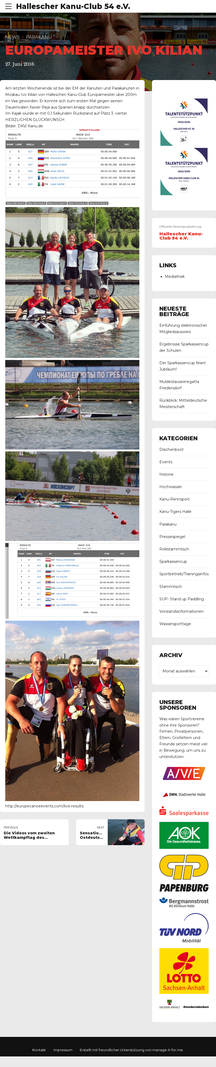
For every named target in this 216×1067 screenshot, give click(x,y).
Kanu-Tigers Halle (175, 511)
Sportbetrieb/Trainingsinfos (184, 574)
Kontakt (39, 1050)
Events (165, 462)
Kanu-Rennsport (174, 499)
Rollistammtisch (174, 549)
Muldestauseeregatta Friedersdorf (179, 384)
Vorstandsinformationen (181, 611)
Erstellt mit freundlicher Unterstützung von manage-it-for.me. (132, 1050)
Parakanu (39, 37)
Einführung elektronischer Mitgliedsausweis (183, 328)
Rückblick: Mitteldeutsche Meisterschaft (183, 403)
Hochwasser (170, 486)
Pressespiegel (172, 536)
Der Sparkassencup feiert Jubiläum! (182, 366)
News (12, 37)
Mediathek (175, 276)
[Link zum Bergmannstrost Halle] (184, 906)
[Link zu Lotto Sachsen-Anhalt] (184, 992)
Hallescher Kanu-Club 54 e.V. (73, 6)
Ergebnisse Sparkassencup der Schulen (184, 347)
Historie (166, 474)
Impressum (62, 1050)
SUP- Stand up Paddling (181, 599)
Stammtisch (170, 586)
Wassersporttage (175, 623)
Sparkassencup (173, 561)
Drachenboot (171, 449)
